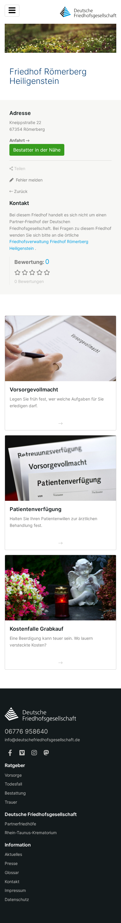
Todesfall (13, 783)
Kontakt (12, 881)
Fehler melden (29, 179)
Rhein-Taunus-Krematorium (31, 832)
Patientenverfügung (35, 509)
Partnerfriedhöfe (20, 823)
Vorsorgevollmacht (34, 389)
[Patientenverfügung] (60, 468)
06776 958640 (26, 731)
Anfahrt (17, 140)
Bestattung (15, 792)
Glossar (12, 872)
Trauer (11, 802)
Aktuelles (13, 854)
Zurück (20, 191)
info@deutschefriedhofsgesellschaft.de (42, 739)
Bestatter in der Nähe (36, 150)
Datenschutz (17, 899)
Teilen (19, 168)
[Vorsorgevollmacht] (60, 348)
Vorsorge (13, 775)
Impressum (15, 890)
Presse (11, 863)
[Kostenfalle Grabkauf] (60, 587)
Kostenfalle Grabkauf (36, 629)
